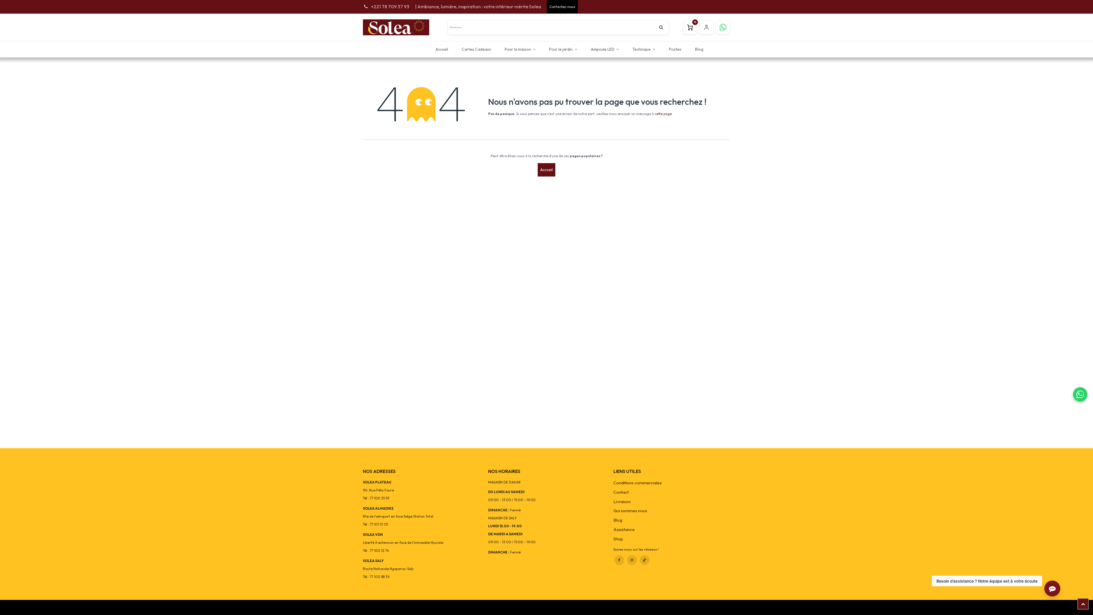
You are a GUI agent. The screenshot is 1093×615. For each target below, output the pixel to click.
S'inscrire (706, 27)
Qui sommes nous (630, 510)
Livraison (622, 501)
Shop (618, 539)
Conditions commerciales (637, 482)
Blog (617, 520)
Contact (621, 492)
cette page (663, 114)
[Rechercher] (664, 27)
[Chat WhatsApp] (1080, 394)
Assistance (624, 529)
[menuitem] (442, 49)
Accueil (546, 169)
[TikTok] (645, 560)
